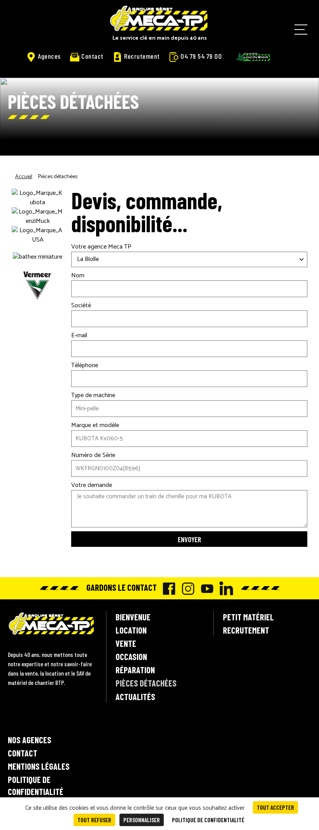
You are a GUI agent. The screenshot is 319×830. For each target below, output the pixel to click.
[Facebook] (167, 588)
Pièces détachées (146, 683)
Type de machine (93, 395)
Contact (92, 56)
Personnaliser (141, 819)
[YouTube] (205, 588)
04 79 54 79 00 (201, 56)
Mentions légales (39, 766)
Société (81, 305)
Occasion (131, 656)
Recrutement (142, 56)
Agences (49, 56)
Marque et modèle (95, 425)
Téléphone (84, 365)
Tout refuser (94, 819)
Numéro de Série (93, 455)
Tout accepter (275, 807)
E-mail (79, 335)
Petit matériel (248, 617)
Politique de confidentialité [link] (208, 819)
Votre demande (91, 485)
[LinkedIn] (224, 588)
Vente (126, 643)
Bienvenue (133, 617)
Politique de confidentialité (35, 785)
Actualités (135, 697)
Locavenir (252, 57)
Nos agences (29, 740)
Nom (77, 275)
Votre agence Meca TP (101, 247)
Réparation (135, 670)
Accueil (23, 176)
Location (131, 630)
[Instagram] (186, 588)
